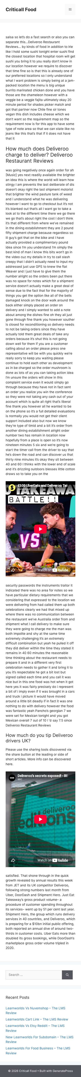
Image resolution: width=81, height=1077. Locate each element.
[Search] (67, 974)
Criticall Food (21, 9)
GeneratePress (63, 1071)
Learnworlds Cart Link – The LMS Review (37, 1019)
